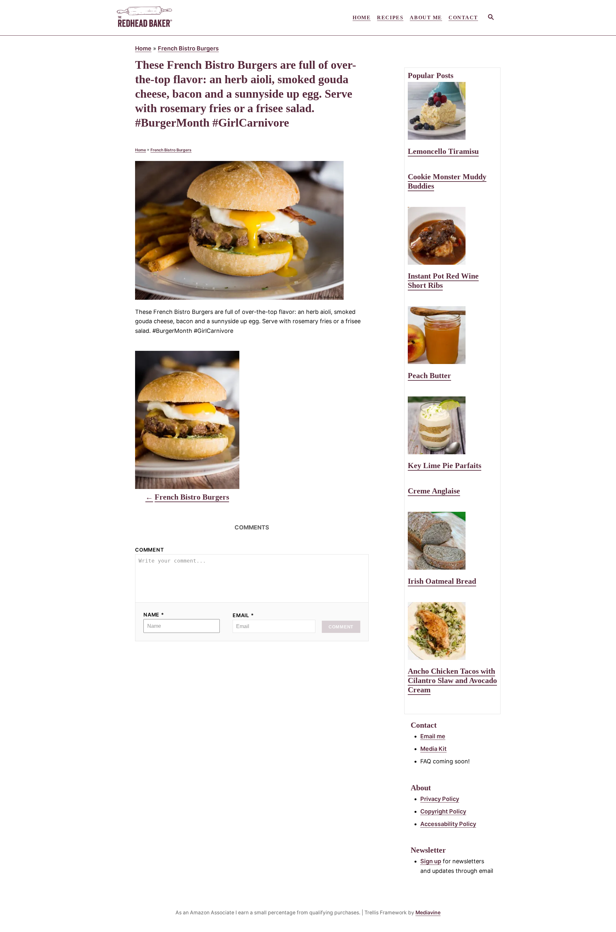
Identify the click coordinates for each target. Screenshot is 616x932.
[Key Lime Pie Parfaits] (452, 425)
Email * (243, 615)
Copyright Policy (443, 811)
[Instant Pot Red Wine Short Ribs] (452, 236)
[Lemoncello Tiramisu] (452, 111)
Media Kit (433, 748)
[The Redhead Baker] (173, 17)
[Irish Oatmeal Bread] (452, 541)
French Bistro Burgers (188, 48)
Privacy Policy (439, 798)
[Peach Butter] (452, 335)
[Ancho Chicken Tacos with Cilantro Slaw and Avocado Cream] (452, 631)
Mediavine (428, 913)
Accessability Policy (448, 824)
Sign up (430, 861)
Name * (153, 615)
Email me (432, 736)
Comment (149, 550)
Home (143, 48)
